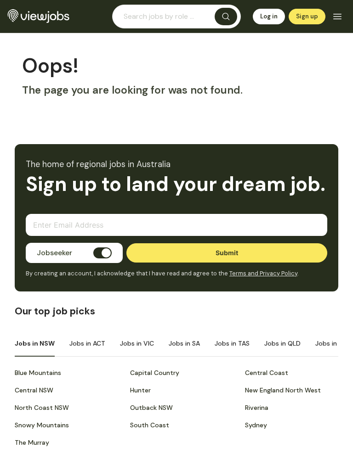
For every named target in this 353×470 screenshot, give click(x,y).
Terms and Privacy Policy (263, 273)
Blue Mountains (38, 373)
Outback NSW (151, 407)
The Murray (32, 442)
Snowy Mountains (42, 425)
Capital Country (154, 373)
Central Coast (266, 373)
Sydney (256, 425)
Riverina (256, 407)
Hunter (140, 390)
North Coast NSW (42, 407)
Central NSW (34, 390)
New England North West (283, 390)
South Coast (149, 425)
